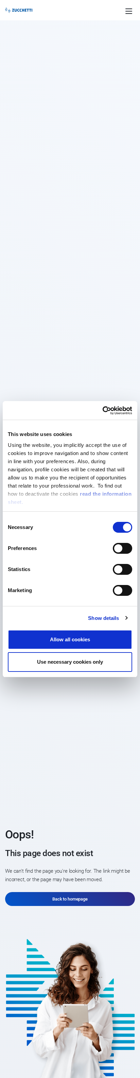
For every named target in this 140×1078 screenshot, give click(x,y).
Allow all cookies (70, 639)
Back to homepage (70, 899)
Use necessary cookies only (70, 662)
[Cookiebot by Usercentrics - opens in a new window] (102, 410)
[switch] (122, 548)
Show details (103, 618)
